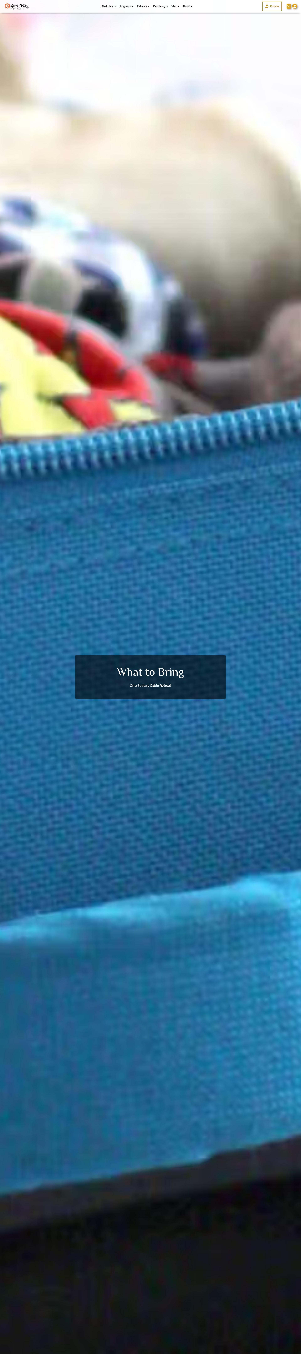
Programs (125, 6)
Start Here (107, 6)
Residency (159, 6)
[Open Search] (289, 6)
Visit (174, 6)
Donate (274, 6)
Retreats (142, 6)
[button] (294, 6)
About (186, 6)
